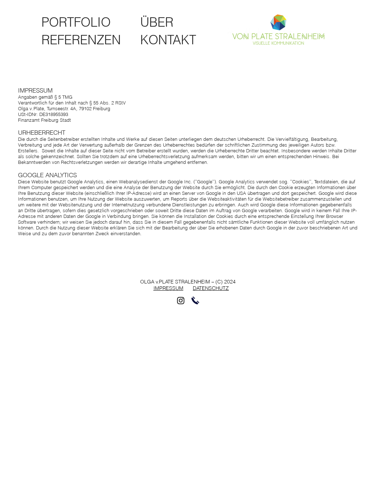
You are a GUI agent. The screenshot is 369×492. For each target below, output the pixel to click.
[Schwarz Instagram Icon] (181, 300)
